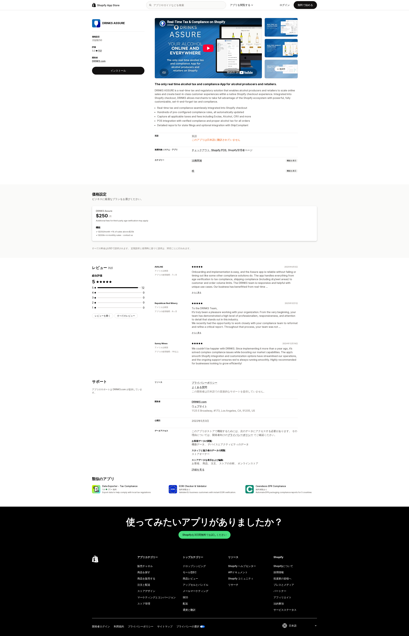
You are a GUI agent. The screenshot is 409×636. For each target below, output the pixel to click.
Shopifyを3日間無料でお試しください (204, 534)
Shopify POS (218, 150)
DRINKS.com (99, 61)
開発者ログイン (101, 626)
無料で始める (305, 5)
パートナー (280, 591)
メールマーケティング (195, 591)
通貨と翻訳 (189, 609)
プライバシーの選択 (187, 626)
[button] (128, 489)
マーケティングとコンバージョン (156, 597)
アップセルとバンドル (195, 584)
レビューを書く (102, 315)
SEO (185, 597)
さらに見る (196, 292)
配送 (185, 603)
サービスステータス (285, 609)
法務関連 (197, 160)
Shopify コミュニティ (240, 578)
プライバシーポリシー (204, 382)
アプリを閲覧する (240, 5)
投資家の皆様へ (282, 578)
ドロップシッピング (194, 566)
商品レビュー (190, 578)
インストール (118, 70)
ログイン (285, 5)
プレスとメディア (284, 584)
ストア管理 (143, 603)
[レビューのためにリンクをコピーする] (165, 266)
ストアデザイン (146, 591)
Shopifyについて (283, 566)
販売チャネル (145, 566)
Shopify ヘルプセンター (242, 566)
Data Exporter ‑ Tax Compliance (120, 486)
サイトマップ (165, 626)
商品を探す (143, 572)
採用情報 (279, 572)
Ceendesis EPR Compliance (271, 486)
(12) (100, 50)
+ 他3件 (281, 69)
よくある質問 (199, 387)
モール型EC (190, 572)
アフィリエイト (282, 597)
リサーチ (233, 584)
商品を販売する (146, 578)
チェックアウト (201, 150)
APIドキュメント (238, 572)
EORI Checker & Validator (193, 486)
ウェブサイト (199, 406)
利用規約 (119, 626)
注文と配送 (143, 584)
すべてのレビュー (126, 315)
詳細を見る (198, 469)
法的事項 (279, 603)
